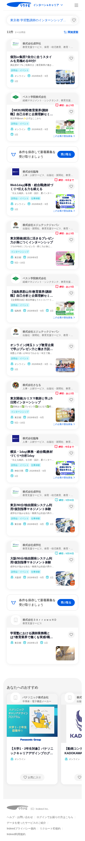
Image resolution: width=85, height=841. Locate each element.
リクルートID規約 (50, 828)
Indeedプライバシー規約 (21, 828)
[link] (15, 697)
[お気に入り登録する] (71, 58)
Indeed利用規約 (16, 834)
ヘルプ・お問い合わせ (20, 817)
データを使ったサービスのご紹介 (26, 822)
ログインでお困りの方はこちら (55, 817)
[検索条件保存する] (73, 20)
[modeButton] (48, 5)
